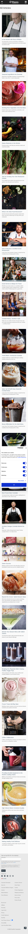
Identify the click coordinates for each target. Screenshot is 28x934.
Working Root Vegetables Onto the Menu (14, 107)
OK (14, 484)
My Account (3, 902)
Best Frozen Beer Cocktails (10, 493)
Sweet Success (6, 563)
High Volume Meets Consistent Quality (13, 808)
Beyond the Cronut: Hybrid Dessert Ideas (14, 597)
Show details (21, 480)
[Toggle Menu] (26, 2)
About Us (3, 885)
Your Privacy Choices (5, 920)
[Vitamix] (14, 2)
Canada (4, 878)
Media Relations (4, 892)
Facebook (2, 876)
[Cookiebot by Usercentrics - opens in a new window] (17, 448)
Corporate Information (5, 882)
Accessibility (3, 922)
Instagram (13, 876)
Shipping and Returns (19, 892)
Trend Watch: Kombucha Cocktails (12, 355)
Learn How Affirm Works (6, 925)
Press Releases (4, 895)
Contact (16, 887)
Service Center (18, 895)
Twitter (4, 876)
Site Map (3, 917)
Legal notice (3, 910)
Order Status (17, 885)
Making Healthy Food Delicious (11, 841)
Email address (3, 857)
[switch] (25, 467)
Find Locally (17, 897)
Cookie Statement (21, 457)
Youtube (10, 876)
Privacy (2, 912)
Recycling (3, 907)
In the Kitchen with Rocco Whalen (11, 39)
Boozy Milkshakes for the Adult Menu (12, 424)
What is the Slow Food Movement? (12, 211)
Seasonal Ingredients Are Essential (12, 74)
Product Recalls (18, 900)
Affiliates (3, 905)
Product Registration (19, 890)
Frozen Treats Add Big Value (10, 704)
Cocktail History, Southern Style (11, 318)
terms (5, 863)
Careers (3, 890)
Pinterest (7, 876)
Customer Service (18, 882)
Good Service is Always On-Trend (11, 283)
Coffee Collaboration (8, 737)
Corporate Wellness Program (7, 887)
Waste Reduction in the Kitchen (11, 143)
